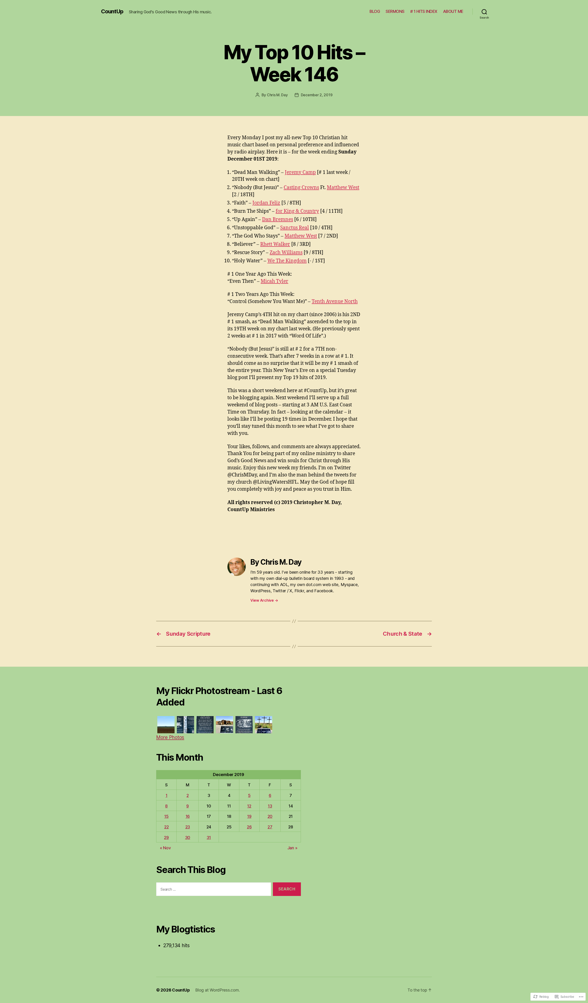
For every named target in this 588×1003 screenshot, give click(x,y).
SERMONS (395, 11)
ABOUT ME (453, 11)
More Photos (170, 737)
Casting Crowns (301, 187)
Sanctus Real (294, 228)
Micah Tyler (274, 281)
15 (166, 816)
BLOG (375, 11)
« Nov (165, 847)
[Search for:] (212, 890)
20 (270, 816)
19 (249, 816)
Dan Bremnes (277, 219)
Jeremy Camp (300, 172)
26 (249, 826)
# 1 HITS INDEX (423, 11)
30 (187, 837)
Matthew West (343, 187)
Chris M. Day (277, 95)
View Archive (264, 600)
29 (166, 837)
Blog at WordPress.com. (217, 990)
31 (209, 837)
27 (270, 826)
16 (188, 816)
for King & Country (297, 211)
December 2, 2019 (317, 95)
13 (270, 806)
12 (249, 806)
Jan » (292, 847)
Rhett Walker (275, 244)
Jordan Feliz (266, 203)
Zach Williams (286, 252)
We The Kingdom (287, 261)
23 (187, 826)
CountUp (112, 11)
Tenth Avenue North (335, 301)
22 (166, 826)
